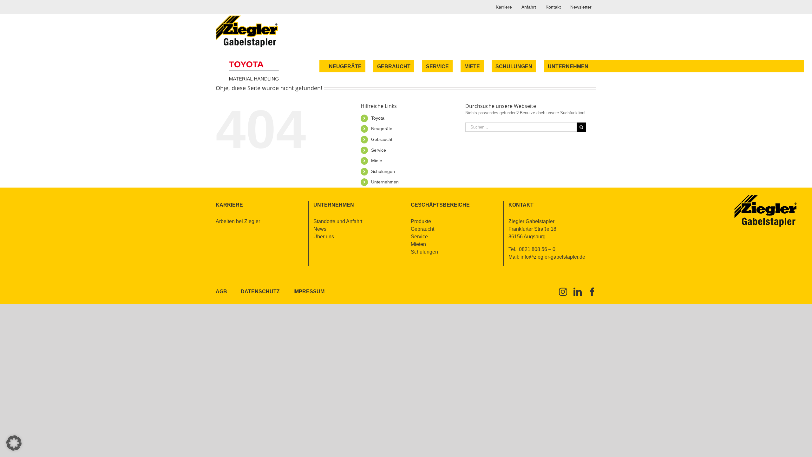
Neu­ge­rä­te (381, 128)
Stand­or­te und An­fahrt (337, 221)
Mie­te (376, 160)
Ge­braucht (381, 139)
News (319, 229)
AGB (221, 291)
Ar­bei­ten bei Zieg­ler (238, 221)
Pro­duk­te (421, 221)
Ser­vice (378, 150)
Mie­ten (418, 244)
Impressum (308, 291)
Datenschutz (260, 291)
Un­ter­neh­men (385, 181)
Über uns (323, 236)
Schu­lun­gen (383, 171)
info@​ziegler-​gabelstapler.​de (553, 257)
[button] (14, 443)
